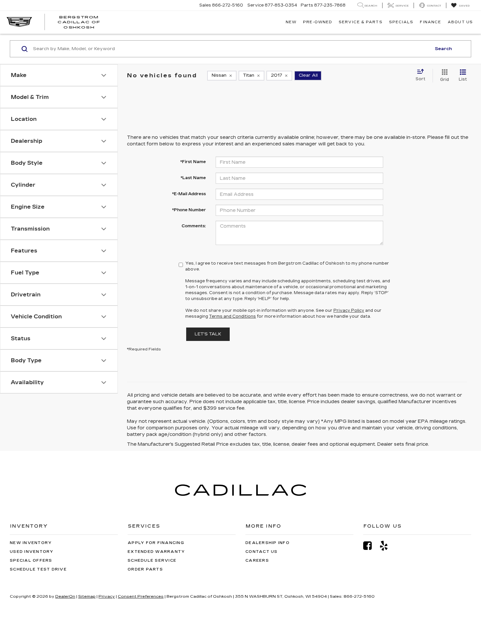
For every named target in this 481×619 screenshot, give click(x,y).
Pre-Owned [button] (317, 22)
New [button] (291, 22)
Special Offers (31, 560)
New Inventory (31, 543)
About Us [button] (460, 22)
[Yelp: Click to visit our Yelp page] (387, 545)
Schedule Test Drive (38, 569)
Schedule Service (152, 560)
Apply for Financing (156, 543)
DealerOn (65, 596)
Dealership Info (267, 543)
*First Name (193, 161)
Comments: (194, 226)
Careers (257, 560)
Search (443, 48)
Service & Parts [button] (361, 22)
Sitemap (87, 596)
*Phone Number (189, 210)
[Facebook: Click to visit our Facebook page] (370, 545)
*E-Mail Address (189, 194)
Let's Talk (208, 334)
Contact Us (261, 552)
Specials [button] (401, 22)
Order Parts (145, 569)
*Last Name (193, 178)
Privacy (106, 596)
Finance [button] (430, 22)
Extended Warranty (156, 552)
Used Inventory (32, 552)
